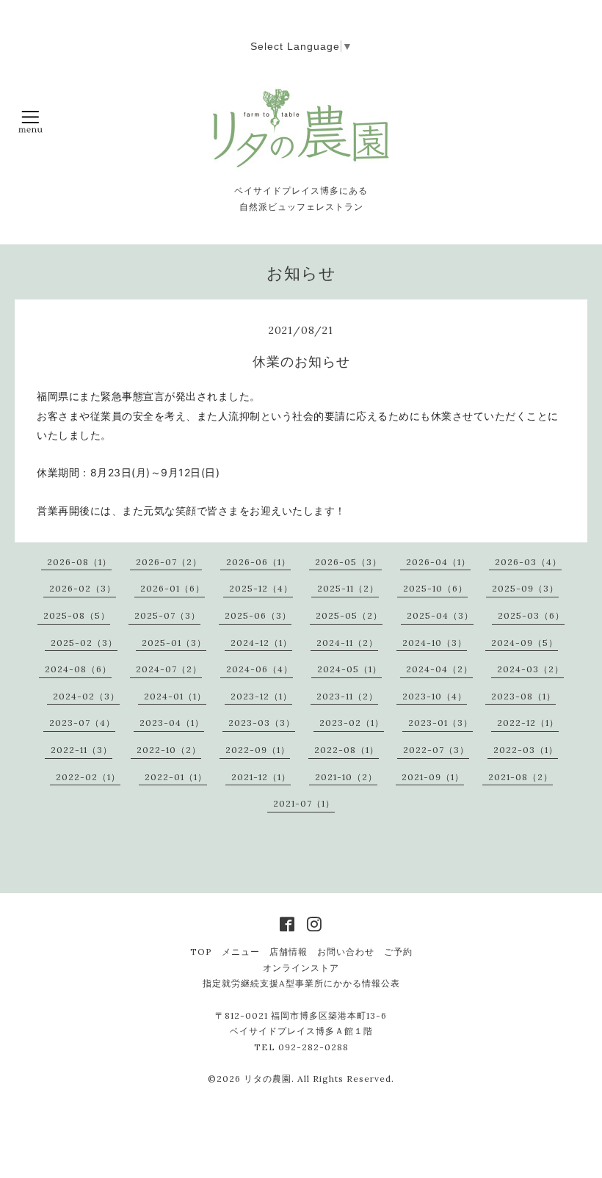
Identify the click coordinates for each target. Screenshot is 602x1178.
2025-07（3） (167, 615)
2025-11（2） (348, 588)
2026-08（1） (79, 561)
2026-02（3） (82, 588)
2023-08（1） (523, 696)
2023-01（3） (440, 722)
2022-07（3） (436, 749)
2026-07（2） (169, 561)
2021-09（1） (433, 776)
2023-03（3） (261, 722)
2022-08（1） (346, 749)
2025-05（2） (349, 615)
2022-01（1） (176, 776)
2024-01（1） (175, 696)
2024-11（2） (347, 642)
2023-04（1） (171, 722)
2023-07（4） (82, 722)
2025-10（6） (435, 588)
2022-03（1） (525, 749)
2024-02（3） (86, 696)
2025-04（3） (440, 615)
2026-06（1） (258, 561)
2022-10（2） (169, 749)
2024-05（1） (349, 669)
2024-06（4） (259, 669)
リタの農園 (267, 1078)
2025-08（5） (76, 615)
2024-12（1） (261, 642)
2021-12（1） (261, 776)
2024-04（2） (439, 669)
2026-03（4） (528, 561)
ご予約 (398, 951)
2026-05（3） (348, 561)
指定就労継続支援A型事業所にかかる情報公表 (301, 983)
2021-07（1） (304, 803)
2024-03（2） (530, 669)
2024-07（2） (169, 669)
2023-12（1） (261, 696)
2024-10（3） (434, 642)
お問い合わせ (345, 951)
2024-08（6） (78, 669)
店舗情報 (288, 951)
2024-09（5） (524, 642)
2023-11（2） (347, 696)
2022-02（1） (88, 776)
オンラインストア (301, 967)
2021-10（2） (346, 776)
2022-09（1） (257, 749)
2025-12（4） (261, 588)
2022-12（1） (528, 722)
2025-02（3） (84, 642)
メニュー (241, 951)
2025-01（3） (174, 642)
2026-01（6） (172, 588)
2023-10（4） (434, 696)
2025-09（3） (525, 588)
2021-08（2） (520, 776)
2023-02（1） (351, 722)
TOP (201, 951)
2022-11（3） (81, 749)
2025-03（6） (531, 615)
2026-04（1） (438, 561)
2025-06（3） (258, 615)
